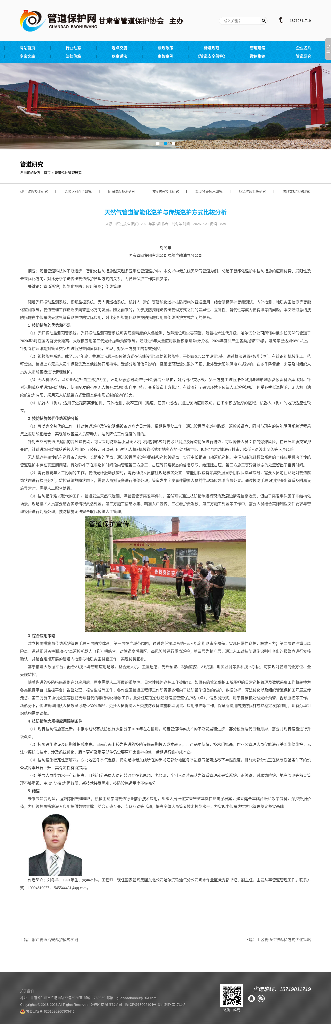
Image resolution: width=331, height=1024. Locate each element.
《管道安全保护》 (211, 56)
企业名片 (303, 48)
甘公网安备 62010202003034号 (49, 1011)
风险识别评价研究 (70, 191)
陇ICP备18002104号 (141, 1005)
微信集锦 (257, 56)
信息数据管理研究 (288, 191)
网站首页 (27, 48)
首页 (47, 173)
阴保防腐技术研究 (113, 191)
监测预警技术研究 (201, 191)
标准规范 (211, 48)
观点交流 (119, 48)
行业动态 (73, 48)
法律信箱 (73, 56)
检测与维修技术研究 (25, 191)
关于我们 (27, 991)
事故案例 (165, 56)
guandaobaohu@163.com (137, 998)
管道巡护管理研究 (68, 173)
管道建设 (257, 48)
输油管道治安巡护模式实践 (55, 940)
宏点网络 (179, 1005)
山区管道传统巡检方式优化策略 (284, 940)
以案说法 (119, 56)
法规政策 (165, 48)
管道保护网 (113, 1005)
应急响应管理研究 (244, 191)
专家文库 (27, 56)
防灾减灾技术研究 (157, 191)
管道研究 (303, 56)
